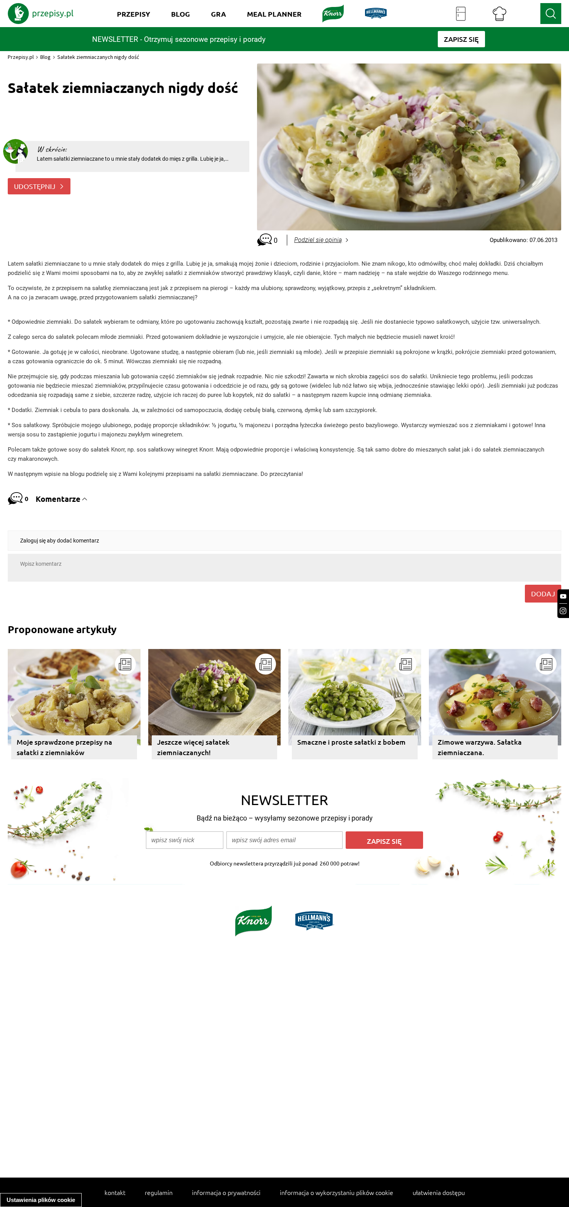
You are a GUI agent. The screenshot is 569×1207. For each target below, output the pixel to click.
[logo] (41, 13)
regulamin (159, 1192)
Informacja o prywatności (226, 1192)
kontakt (115, 1192)
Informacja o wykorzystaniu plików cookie (336, 1192)
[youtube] (563, 596)
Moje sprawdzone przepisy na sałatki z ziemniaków (64, 747)
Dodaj (543, 593)
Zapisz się (384, 840)
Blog (45, 56)
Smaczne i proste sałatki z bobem (351, 741)
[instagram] (563, 611)
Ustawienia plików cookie (41, 1200)
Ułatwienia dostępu (439, 1192)
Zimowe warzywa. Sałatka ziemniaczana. (480, 747)
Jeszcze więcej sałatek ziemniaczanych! (193, 747)
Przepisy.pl (21, 56)
